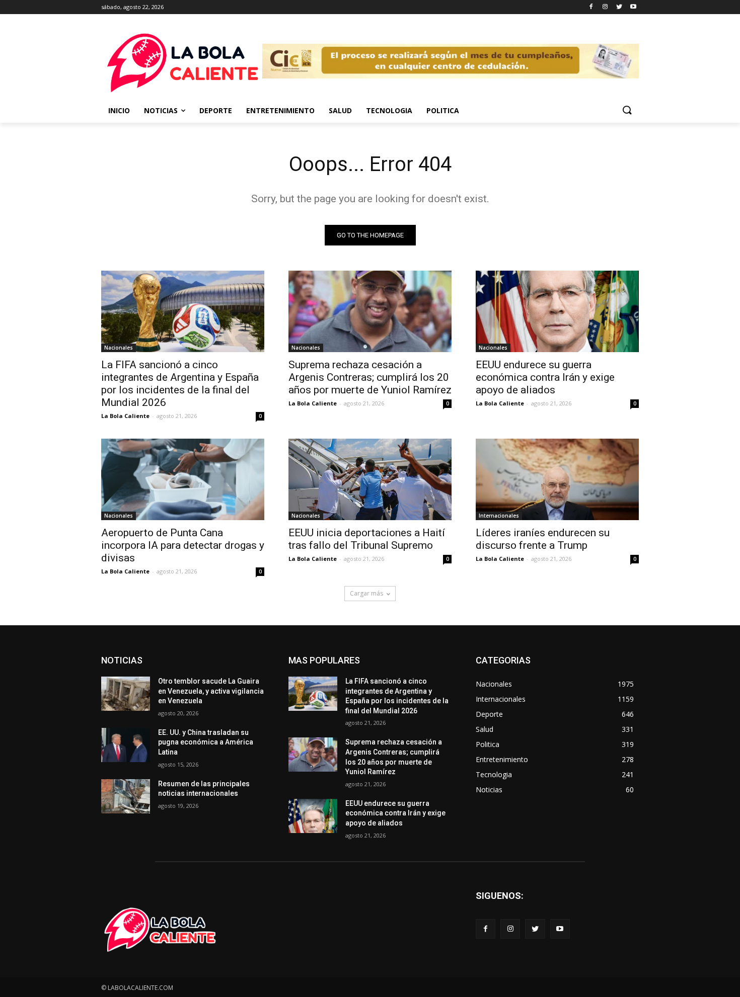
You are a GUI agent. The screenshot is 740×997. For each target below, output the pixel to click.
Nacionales (118, 347)
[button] (627, 111)
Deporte (215, 110)
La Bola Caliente (125, 416)
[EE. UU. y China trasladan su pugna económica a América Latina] (125, 745)
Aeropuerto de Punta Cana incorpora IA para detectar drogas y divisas (182, 545)
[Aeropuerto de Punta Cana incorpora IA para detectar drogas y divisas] (182, 479)
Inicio (119, 110)
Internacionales (499, 515)
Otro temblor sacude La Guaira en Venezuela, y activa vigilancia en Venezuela (211, 691)
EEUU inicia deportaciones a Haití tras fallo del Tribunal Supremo (366, 539)
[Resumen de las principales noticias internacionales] (125, 796)
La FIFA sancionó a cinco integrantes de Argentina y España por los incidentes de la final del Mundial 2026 (180, 383)
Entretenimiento (280, 110)
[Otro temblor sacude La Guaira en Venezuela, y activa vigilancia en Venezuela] (125, 694)
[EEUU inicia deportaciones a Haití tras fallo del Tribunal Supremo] (370, 479)
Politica (442, 110)
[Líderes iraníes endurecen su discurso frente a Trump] (557, 479)
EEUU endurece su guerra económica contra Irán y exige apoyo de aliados (545, 377)
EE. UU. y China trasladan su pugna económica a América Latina (205, 742)
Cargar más (366, 593)
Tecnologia (389, 110)
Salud (340, 110)
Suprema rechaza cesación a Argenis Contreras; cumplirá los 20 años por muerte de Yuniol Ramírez (370, 377)
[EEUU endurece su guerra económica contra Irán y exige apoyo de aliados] (557, 311)
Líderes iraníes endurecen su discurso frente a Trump (543, 539)
